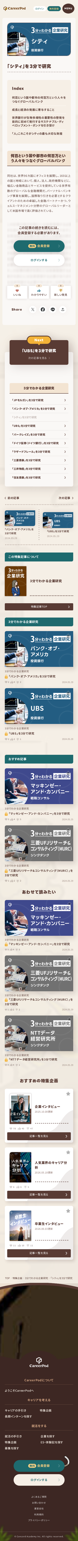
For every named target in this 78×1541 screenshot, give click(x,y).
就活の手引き (13, 1436)
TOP (7, 1278)
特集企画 (17, 1278)
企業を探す (48, 1436)
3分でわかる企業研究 (36, 1278)
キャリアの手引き (15, 1410)
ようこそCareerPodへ (19, 1390)
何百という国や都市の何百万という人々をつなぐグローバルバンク (39, 99)
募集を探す (12, 1448)
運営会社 (39, 1508)
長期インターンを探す (18, 1416)
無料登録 (54, 8)
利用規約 (39, 1514)
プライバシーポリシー (39, 1520)
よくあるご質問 (39, 1496)
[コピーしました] (62, 309)
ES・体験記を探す (52, 1442)
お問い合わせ (39, 1502)
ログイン (39, 8)
